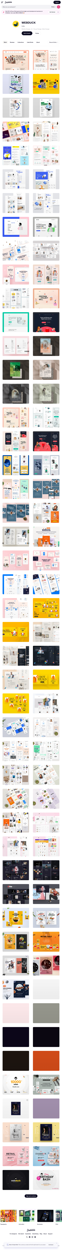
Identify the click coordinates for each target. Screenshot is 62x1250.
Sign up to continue (31, 1196)
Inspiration (28, 1233)
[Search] (58, 7)
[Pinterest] (35, 1237)
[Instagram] (32, 1237)
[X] (27, 1237)
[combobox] (25, 7)
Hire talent (21, 1233)
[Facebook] (29, 1237)
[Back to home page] (8, 2)
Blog (41, 1233)
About (45, 1233)
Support (50, 1233)
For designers (13, 1233)
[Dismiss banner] (56, 1243)
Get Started (52, 12)
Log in (57, 2)
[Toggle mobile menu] (2, 2)
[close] (58, 12)
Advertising (35, 1233)
